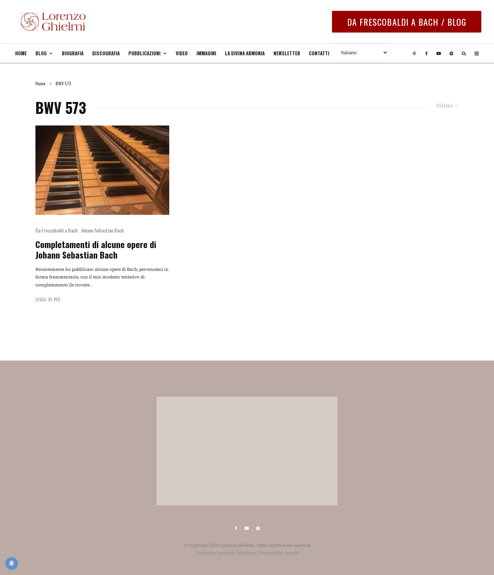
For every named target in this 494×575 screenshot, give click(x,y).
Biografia (73, 53)
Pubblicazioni (144, 53)
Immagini (206, 53)
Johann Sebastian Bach (102, 230)
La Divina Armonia (245, 53)
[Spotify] (451, 53)
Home (21, 53)
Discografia (106, 53)
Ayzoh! (292, 552)
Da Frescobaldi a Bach (56, 230)
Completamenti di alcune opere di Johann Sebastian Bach (95, 249)
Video (182, 53)
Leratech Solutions (236, 552)
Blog (41, 53)
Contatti (319, 53)
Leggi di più (47, 299)
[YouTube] (438, 53)
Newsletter (286, 53)
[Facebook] (426, 53)
